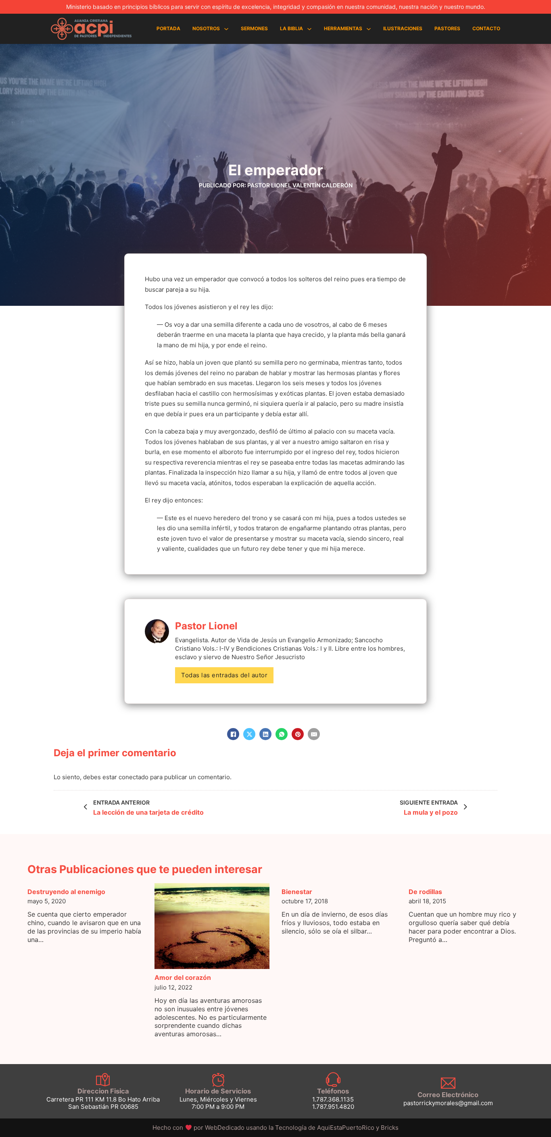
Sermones (254, 28)
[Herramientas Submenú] (368, 29)
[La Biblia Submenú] (309, 29)
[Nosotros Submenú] (226, 29)
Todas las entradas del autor (224, 675)
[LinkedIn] (265, 734)
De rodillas (425, 892)
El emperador (275, 170)
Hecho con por (199, 1127)
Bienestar (297, 892)
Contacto (486, 28)
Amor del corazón (182, 977)
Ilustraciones (402, 28)
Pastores (447, 28)
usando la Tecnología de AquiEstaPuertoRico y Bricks (322, 1127)
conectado (133, 777)
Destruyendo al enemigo (66, 892)
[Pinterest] (298, 734)
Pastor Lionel (206, 626)
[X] (249, 734)
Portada (168, 28)
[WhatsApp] (282, 734)
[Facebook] (233, 734)
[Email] (314, 734)
